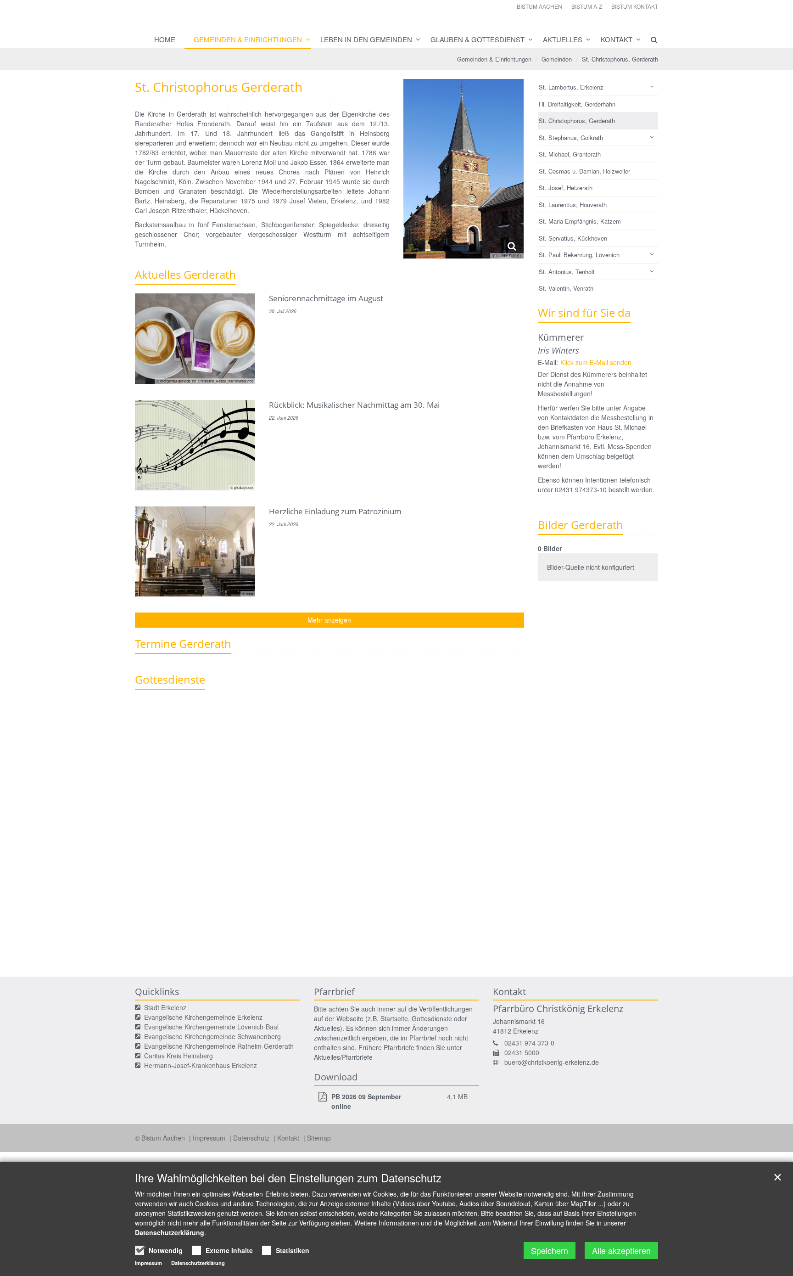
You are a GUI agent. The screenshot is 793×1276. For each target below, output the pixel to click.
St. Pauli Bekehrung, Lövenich (579, 254)
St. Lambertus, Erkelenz (571, 87)
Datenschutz (252, 1137)
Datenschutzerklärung (169, 1232)
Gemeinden (557, 59)
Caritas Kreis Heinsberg (178, 1055)
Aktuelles (562, 39)
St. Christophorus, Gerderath (620, 59)
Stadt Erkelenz (165, 1007)
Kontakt (616, 39)
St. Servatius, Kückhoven (573, 238)
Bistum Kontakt (634, 6)
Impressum (210, 1137)
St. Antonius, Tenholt (567, 271)
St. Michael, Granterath (570, 154)
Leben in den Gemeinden (366, 39)
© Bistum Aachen (161, 1137)
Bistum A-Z (586, 6)
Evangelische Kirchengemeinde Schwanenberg (212, 1036)
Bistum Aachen (539, 6)
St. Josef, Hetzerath (565, 187)
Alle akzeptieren (621, 1250)
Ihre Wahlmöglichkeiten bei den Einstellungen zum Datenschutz (288, 1178)
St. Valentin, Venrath (566, 288)
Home (164, 39)
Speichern (549, 1250)
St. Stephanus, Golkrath (571, 137)
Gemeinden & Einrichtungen (248, 39)
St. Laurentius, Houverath (573, 204)
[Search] (650, 39)
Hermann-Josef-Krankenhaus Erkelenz (200, 1065)
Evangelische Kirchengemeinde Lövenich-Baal (211, 1026)
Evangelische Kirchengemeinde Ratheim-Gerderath (219, 1046)
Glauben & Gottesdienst (477, 39)
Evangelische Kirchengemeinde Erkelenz (203, 1017)
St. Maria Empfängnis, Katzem (580, 221)
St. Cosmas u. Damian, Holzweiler (584, 171)
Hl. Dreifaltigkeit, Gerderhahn (577, 104)
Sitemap (319, 1137)
